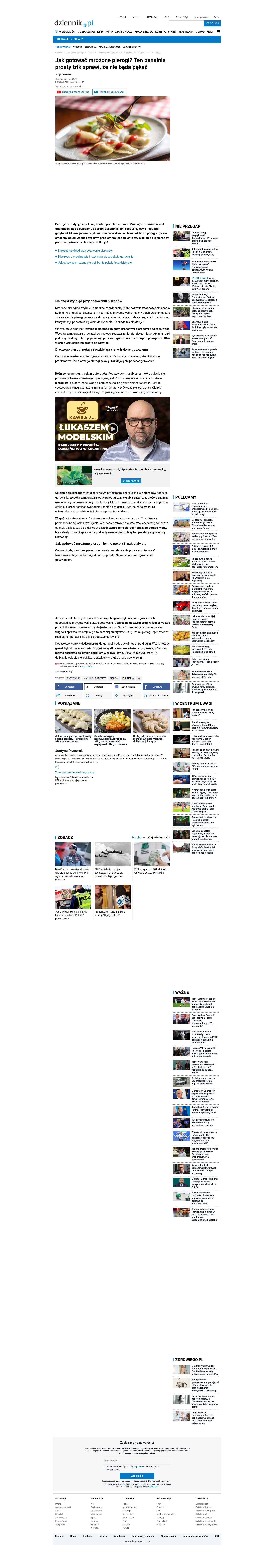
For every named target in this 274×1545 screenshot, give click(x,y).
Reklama (87, 1536)
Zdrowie (94, 1521)
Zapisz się (137, 1475)
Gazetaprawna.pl (63, 1507)
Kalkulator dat (202, 1504)
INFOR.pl (122, 17)
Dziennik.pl (97, 1498)
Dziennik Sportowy (132, 46)
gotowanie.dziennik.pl (75, 53)
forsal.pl (136, 17)
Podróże (95, 1524)
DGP (167, 17)
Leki (158, 1511)
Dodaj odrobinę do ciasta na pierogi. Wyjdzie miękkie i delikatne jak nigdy (149, 739)
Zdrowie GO (90, 46)
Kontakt (59, 1536)
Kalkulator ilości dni (204, 1507)
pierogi (114, 678)
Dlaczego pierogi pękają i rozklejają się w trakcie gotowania (95, 256)
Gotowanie (62, 39)
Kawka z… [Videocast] (109, 46)
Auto (93, 1504)
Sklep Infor (60, 1524)
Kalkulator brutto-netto (206, 1521)
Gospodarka (96, 1511)
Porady (78, 39)
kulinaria (128, 678)
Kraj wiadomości (159, 837)
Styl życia (161, 1524)
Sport (93, 1517)
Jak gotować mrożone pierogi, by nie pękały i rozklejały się (95, 262)
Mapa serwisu (168, 1536)
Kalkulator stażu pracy (205, 1511)
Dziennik (58, 53)
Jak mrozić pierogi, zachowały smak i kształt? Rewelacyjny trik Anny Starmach (73, 739)
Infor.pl (58, 1504)
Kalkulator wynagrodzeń (206, 1524)
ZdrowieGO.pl (182, 17)
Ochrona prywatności (142, 1536)
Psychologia (162, 1521)
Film (124, 1521)
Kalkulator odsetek (204, 1517)
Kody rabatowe (129, 1507)
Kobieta (126, 1504)
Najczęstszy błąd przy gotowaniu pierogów (85, 250)
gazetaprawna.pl (202, 17)
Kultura (126, 1528)
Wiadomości (96, 1514)
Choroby (160, 1517)
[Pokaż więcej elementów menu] (218, 32)
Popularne (138, 837)
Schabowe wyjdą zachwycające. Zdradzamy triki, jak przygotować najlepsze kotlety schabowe (110, 740)
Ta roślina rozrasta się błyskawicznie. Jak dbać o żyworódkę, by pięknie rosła (130, 471)
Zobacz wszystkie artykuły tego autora (74, 772)
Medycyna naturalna (166, 1514)
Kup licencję (87, 666)
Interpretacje (61, 1521)
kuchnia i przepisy (94, 678)
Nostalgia (77, 46)
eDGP (57, 1511)
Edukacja (127, 1511)
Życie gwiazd (128, 1517)
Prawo (160, 1504)
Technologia (96, 1507)
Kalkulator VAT (202, 1514)
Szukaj (214, 23)
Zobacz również (131, 480)
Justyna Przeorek (63, 74)
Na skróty (60, 1498)
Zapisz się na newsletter (111, 92)
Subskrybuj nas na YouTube (75, 92)
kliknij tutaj (153, 1487)
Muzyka (126, 1524)
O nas (73, 1536)
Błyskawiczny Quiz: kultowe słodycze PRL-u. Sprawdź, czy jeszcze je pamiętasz (74, 780)
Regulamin (119, 1536)
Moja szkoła (128, 1514)
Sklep (216, 17)
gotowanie (73, 678)
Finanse (160, 1507)
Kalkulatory (202, 1498)
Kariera (103, 1536)
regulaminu (139, 1467)
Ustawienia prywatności (195, 1536)
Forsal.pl (59, 1514)
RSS (216, 1536)
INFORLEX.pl (152, 17)
